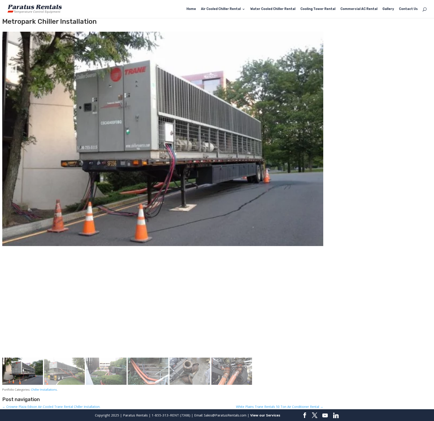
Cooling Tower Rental (317, 9)
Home (191, 9)
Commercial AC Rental (358, 9)
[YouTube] (325, 415)
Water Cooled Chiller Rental (272, 9)
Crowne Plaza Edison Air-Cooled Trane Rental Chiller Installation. (51, 406)
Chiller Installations (44, 390)
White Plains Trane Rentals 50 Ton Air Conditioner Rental (279, 406)
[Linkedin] (335, 415)
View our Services (265, 415)
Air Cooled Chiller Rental (221, 9)
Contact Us (408, 9)
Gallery (388, 9)
